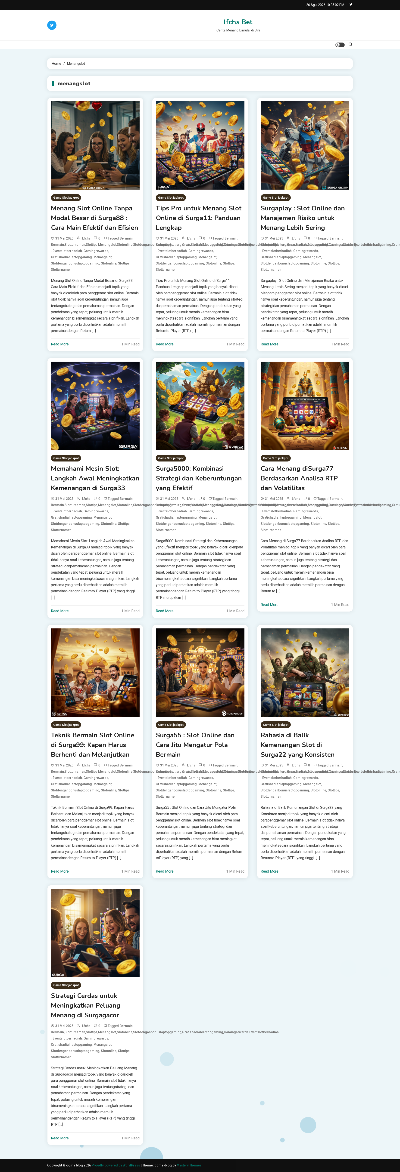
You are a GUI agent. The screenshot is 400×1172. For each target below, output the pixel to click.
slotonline (108, 263)
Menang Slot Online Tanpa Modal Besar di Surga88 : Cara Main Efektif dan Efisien (94, 218)
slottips (124, 263)
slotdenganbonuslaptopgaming (75, 263)
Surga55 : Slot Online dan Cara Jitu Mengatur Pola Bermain (195, 745)
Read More (60, 344)
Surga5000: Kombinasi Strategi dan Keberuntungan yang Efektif (199, 478)
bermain (126, 238)
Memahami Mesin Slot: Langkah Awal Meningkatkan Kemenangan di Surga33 (95, 478)
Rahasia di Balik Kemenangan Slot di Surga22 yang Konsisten (298, 745)
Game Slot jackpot (66, 197)
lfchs (86, 238)
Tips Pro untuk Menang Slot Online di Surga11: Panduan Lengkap (198, 218)
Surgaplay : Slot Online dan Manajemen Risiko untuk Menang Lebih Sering (303, 218)
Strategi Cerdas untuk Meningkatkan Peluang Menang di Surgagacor (85, 1005)
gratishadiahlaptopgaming (71, 257)
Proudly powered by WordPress (116, 1165)
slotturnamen (61, 269)
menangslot (103, 257)
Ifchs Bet (238, 22)
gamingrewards (96, 251)
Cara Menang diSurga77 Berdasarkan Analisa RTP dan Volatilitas (299, 478)
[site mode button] (340, 45)
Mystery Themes (189, 1165)
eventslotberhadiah (67, 251)
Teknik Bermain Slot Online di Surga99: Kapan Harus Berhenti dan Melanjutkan (92, 745)
